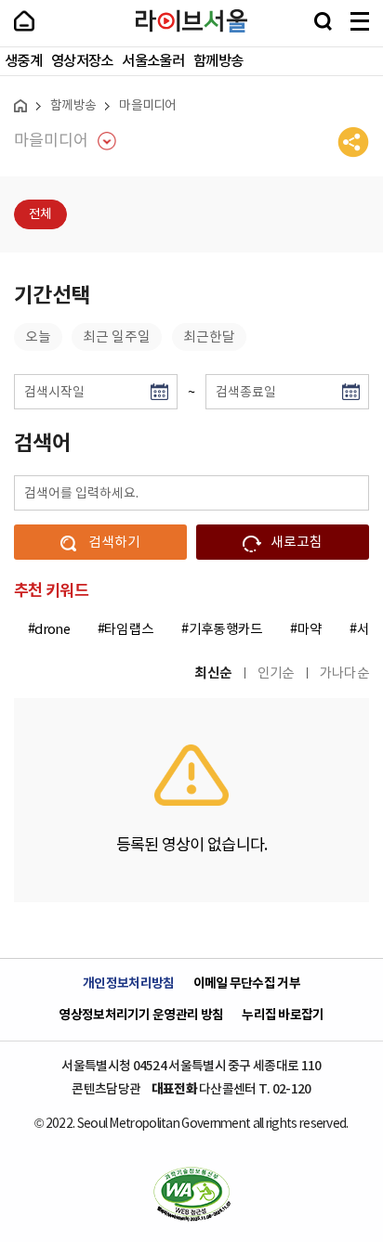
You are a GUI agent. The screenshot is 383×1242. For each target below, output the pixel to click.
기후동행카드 (226, 629)
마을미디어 (148, 105)
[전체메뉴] (359, 21)
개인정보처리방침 (128, 983)
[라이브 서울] (191, 21)
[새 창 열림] (191, 1193)
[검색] (323, 21)
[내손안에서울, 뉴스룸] (24, 21)
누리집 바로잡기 (283, 1015)
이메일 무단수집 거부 (246, 983)
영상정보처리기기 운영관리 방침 (141, 1015)
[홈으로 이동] (20, 105)
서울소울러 (153, 61)
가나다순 (344, 673)
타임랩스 (128, 629)
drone (52, 629)
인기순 (276, 673)
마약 (310, 629)
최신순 (212, 673)
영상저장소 (82, 61)
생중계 (23, 61)
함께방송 (218, 61)
